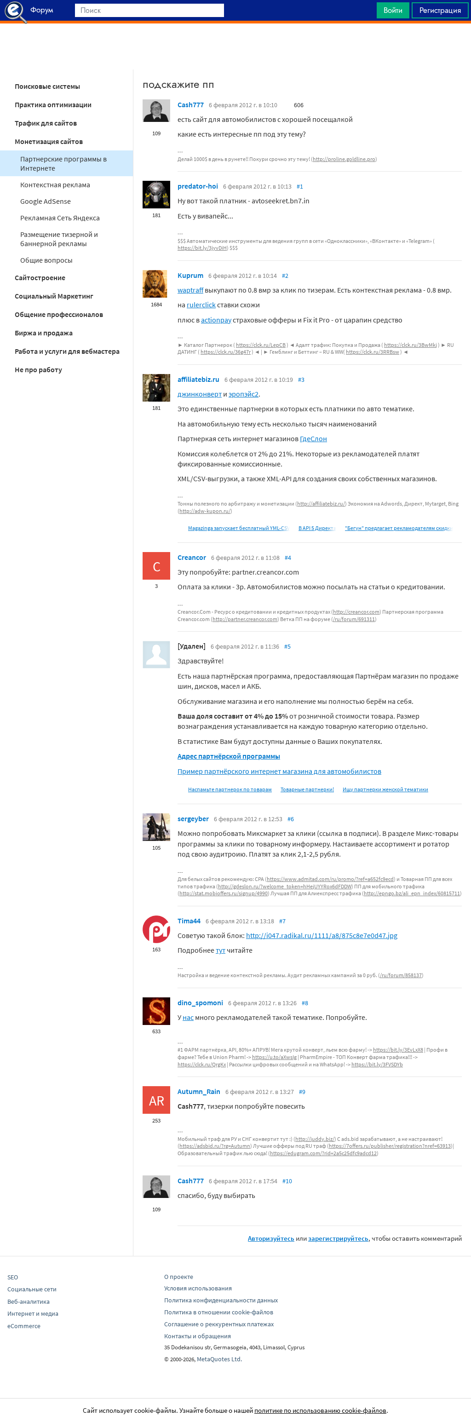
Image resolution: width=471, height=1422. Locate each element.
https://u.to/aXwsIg (274, 1057)
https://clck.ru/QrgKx (202, 1064)
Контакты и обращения (197, 1336)
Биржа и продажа (44, 332)
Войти (393, 10)
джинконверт (200, 393)
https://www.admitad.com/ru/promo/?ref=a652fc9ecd (330, 878)
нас (188, 1017)
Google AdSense (45, 201)
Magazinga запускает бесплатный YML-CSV (239, 527)
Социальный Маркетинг (54, 295)
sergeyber (193, 818)
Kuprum (190, 275)
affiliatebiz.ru (198, 379)
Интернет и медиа (32, 1313)
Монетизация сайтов (49, 141)
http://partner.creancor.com (245, 619)
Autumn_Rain (199, 1091)
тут (220, 950)
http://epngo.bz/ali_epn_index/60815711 (412, 893)
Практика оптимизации (53, 104)
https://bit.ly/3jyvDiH (202, 247)
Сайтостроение (40, 277)
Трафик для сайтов (46, 122)
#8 (305, 1003)
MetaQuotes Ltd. (219, 1359)
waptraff (190, 289)
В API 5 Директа (317, 527)
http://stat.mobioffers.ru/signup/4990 (223, 893)
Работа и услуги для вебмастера (67, 351)
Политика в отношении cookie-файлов (218, 1312)
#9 (302, 1092)
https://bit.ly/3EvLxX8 (398, 1049)
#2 (285, 275)
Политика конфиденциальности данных (221, 1300)
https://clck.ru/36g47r (226, 351)
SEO (12, 1277)
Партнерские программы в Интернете (63, 163)
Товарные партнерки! (307, 789)
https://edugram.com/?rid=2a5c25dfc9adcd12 (323, 1153)
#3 (301, 379)
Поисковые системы (47, 86)
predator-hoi (198, 185)
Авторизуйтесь (271, 1238)
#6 (290, 819)
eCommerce (23, 1326)
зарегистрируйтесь (338, 1238)
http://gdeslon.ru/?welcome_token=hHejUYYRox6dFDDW (284, 886)
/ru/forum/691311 (354, 619)
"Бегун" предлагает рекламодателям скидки (399, 527)
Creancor (192, 557)
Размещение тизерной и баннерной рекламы (59, 239)
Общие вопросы (46, 260)
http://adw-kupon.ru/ (204, 510)
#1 (300, 186)
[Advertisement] (235, 46)
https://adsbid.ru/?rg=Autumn (214, 1145)
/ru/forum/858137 (401, 975)
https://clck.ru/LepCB (261, 344)
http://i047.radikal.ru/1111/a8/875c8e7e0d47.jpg (321, 935)
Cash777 (191, 104)
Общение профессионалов (59, 314)
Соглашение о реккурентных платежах (219, 1324)
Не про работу (38, 369)
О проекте (178, 1276)
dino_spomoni (200, 1002)
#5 (287, 646)
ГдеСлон (313, 438)
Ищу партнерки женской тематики (385, 789)
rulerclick (201, 304)
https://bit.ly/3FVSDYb (377, 1064)
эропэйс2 (243, 393)
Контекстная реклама (55, 184)
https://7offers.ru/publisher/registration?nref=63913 (390, 1145)
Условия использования (198, 1288)
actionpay (216, 319)
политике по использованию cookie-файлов (320, 1410)
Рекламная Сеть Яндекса (60, 217)
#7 (282, 921)
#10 (287, 1181)
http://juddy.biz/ (314, 1138)
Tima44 (189, 920)
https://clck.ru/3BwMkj (410, 344)
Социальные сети (32, 1289)
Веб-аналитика (28, 1301)
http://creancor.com (356, 611)
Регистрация (440, 10)
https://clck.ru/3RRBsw (372, 351)
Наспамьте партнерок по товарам (230, 789)
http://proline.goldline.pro (344, 158)
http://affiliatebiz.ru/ (321, 503)
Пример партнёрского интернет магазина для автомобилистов (279, 771)
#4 (288, 557)
